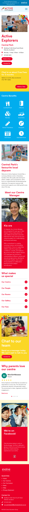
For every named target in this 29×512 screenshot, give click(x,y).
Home (5, 478)
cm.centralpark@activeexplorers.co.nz (15, 505)
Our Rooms (14, 294)
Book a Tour (7, 59)
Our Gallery (14, 300)
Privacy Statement (8, 490)
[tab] (11, 396)
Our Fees (14, 307)
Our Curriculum (8, 483)
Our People (14, 288)
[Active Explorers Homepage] (7, 9)
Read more (5, 393)
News (4, 485)
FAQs (4, 488)
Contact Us (6, 63)
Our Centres (7, 481)
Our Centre (14, 282)
